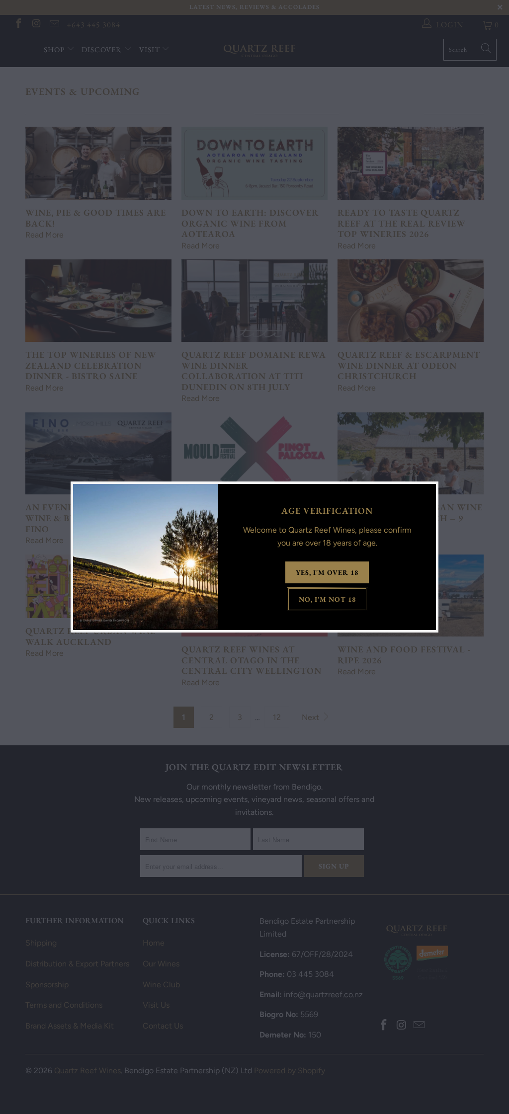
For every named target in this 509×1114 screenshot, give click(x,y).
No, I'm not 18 (327, 599)
